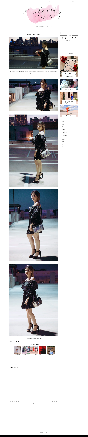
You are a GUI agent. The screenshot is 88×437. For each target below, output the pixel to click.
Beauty (17, 1)
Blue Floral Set (17, 354)
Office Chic (69, 116)
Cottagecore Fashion (25, 354)
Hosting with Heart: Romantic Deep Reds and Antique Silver (69, 75)
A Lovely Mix (45, 432)
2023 (63, 123)
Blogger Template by (44, 435)
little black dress (21, 359)
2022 (63, 124)
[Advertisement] (33, 389)
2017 (63, 139)
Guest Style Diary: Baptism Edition (69, 102)
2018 (63, 131)
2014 (63, 144)
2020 (63, 127)
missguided (27, 359)
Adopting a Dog (69, 89)
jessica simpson (12, 359)
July (63, 137)
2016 (63, 141)
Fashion (23, 1)
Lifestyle (30, 1)
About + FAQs (47, 1)
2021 (63, 126)
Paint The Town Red (42, 354)
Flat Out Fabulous (51, 354)
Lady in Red (64, 135)
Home (12, 1)
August (64, 132)
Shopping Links (38, 1)
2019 (63, 129)
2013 (63, 146)
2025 (63, 121)
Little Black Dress (65, 134)
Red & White (34, 354)
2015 (63, 142)
